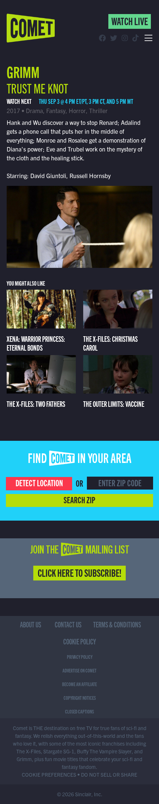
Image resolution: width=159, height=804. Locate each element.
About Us (30, 624)
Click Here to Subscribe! (79, 572)
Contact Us (68, 624)
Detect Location (39, 482)
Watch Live (129, 20)
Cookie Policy (79, 641)
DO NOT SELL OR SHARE (109, 774)
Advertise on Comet (79, 670)
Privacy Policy (79, 656)
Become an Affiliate (79, 684)
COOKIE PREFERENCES (49, 774)
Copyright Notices (80, 697)
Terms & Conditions (117, 624)
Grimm (23, 71)
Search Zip (79, 499)
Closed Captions (79, 711)
